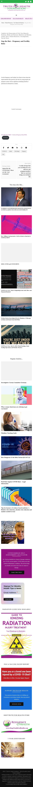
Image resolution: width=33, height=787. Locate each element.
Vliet (3, 154)
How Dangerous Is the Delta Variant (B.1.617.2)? (15, 457)
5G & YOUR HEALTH (7, 18)
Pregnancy (24, 151)
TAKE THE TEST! (16, 572)
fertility (10, 151)
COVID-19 (4, 151)
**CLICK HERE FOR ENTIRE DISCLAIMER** (17, 784)
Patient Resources (14, 36)
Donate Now (16, 704)
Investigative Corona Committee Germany (13, 382)
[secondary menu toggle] (1, 1)
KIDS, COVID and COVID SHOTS (10, 264)
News (7, 36)
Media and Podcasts (12, 35)
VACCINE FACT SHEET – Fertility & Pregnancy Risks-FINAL (14, 134)
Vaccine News (5, 38)
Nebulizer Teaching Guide (9, 433)
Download (5, 137)
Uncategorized (24, 36)
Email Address (11, 592)
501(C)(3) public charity (25, 771)
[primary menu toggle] (16, 15)
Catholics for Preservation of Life (10, 33)
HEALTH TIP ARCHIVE (19, 18)
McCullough (17, 151)
